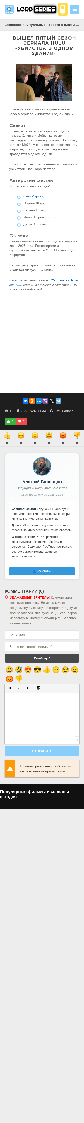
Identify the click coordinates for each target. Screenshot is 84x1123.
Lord (35, 9)
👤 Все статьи (42, 571)
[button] (10, 688)
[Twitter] (52, 401)
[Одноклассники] (32, 401)
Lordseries (13, 25)
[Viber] (45, 401)
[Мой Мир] (39, 401)
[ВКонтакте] (25, 401)
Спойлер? (42, 658)
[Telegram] (58, 401)
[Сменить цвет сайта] (63, 9)
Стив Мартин (33, 196)
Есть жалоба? (64, 411)
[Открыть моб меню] (74, 9)
